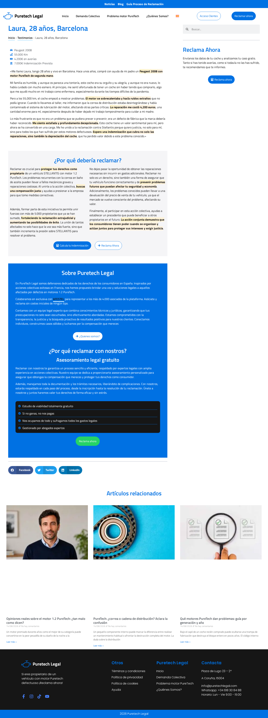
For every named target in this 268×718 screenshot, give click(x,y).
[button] (20, 470)
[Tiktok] (39, 696)
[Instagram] (31, 696)
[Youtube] (47, 696)
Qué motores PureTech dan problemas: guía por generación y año (213, 620)
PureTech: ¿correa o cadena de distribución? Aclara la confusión (130, 620)
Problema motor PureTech (123, 16)
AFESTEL (58, 299)
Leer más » (11, 641)
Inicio (65, 16)
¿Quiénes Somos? (157, 16)
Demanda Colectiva (88, 16)
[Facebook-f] (24, 696)
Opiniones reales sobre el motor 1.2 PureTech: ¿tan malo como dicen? (45, 620)
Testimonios (25, 38)
